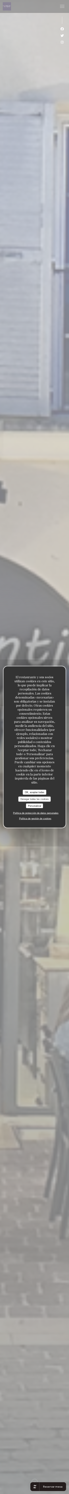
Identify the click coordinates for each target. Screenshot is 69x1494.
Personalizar (34, 805)
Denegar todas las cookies (34, 799)
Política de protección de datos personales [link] (36, 813)
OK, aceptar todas (34, 792)
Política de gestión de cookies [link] (35, 818)
